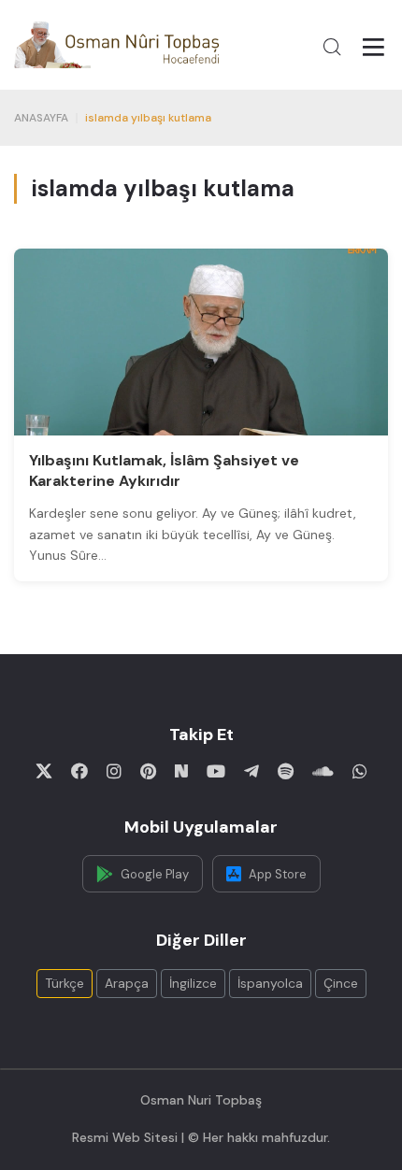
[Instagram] (114, 771)
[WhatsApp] (359, 771)
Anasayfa (41, 117)
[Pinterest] (148, 771)
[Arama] (332, 47)
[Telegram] (251, 771)
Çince (340, 983)
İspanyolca (270, 983)
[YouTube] (216, 771)
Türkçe (64, 983)
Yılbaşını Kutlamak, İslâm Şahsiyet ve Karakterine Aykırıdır (164, 470)
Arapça (127, 983)
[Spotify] (286, 771)
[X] (44, 771)
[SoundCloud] (323, 771)
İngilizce (193, 983)
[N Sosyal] (181, 771)
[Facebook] (79, 771)
